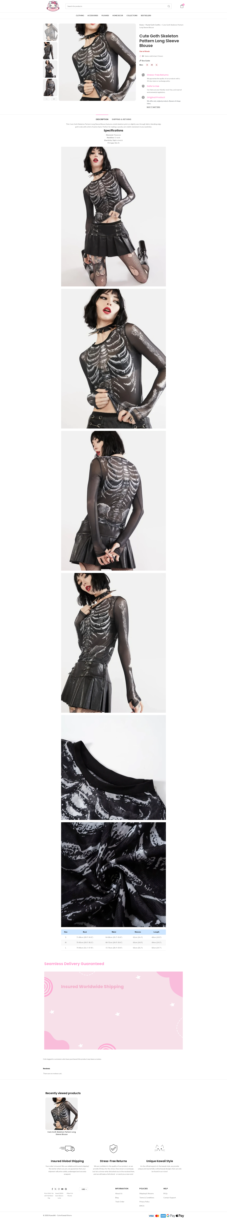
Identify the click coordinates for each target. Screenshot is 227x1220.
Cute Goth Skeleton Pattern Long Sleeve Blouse (61, 1133)
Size (141, 65)
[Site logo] (53, 6)
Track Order (119, 1202)
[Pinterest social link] (66, 1189)
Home (141, 25)
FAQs (165, 1193)
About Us (118, 1193)
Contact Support (169, 1198)
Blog (117, 1198)
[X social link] (55, 1189)
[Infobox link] (49, 1195)
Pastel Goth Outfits (153, 25)
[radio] (147, 64)
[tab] (102, 118)
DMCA (141, 1206)
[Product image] (61, 1114)
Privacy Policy (144, 1202)
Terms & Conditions (146, 1198)
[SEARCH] (169, 6)
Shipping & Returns (146, 1193)
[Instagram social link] (58, 1189)
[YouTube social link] (62, 1189)
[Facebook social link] (52, 1189)
